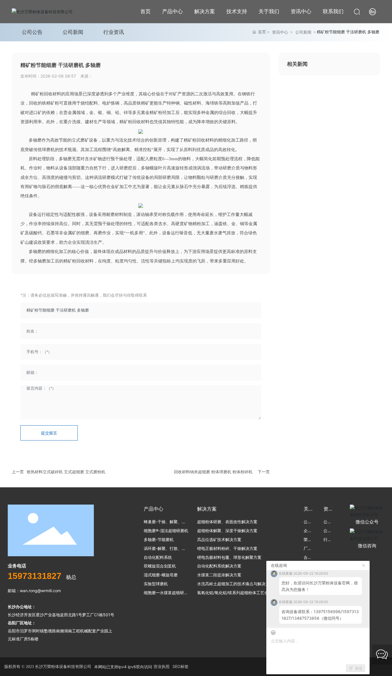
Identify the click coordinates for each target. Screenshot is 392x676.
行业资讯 (113, 32)
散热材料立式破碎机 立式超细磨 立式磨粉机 (66, 471)
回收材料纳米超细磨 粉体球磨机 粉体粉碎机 (213, 471)
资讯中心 (280, 32)
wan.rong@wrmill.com (40, 590)
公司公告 (32, 32)
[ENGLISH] (372, 11)
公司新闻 (73, 32)
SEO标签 (180, 666)
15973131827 (34, 576)
